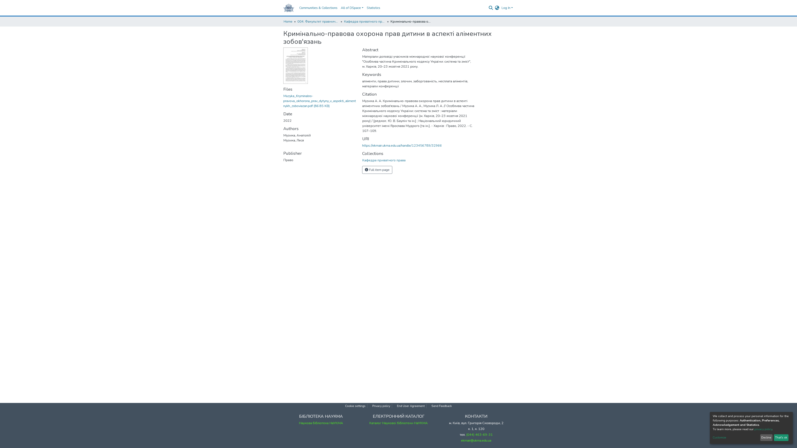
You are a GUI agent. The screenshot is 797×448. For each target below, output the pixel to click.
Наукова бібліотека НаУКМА (321, 423)
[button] (497, 7)
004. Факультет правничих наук (318, 21)
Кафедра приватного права (364, 21)
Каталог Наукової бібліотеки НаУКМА (398, 423)
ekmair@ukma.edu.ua (476, 440)
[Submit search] (491, 8)
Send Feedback (442, 406)
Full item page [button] (379, 170)
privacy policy (763, 429)
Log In (505, 8)
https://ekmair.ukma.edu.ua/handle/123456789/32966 (402, 145)
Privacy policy (381, 406)
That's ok (781, 437)
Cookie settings (355, 406)
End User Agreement (411, 406)
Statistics (373, 8)
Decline (766, 437)
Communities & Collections (318, 8)
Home (288, 21)
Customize (719, 437)
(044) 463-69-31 (479, 434)
